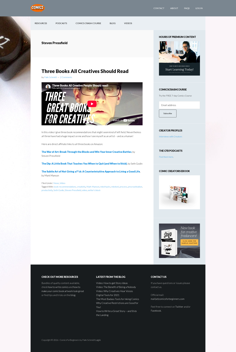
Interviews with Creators (170, 136)
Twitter (179, 306)
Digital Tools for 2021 (107, 295)
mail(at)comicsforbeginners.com (167, 298)
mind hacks (105, 186)
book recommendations (65, 186)
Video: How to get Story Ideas (112, 282)
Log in (98, 340)
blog (73, 295)
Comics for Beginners (52, 8)
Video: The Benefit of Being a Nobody (116, 286)
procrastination (135, 186)
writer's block (94, 190)
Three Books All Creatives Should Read (85, 71)
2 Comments (66, 77)
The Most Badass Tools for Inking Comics (117, 298)
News (56, 183)
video (84, 190)
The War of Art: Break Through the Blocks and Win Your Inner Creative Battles (87, 151)
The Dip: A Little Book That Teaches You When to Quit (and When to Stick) (84, 163)
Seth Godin (59, 190)
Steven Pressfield (73, 190)
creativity (81, 186)
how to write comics (58, 286)
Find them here (166, 157)
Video (62, 183)
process (123, 186)
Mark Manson (92, 186)
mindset (115, 186)
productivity (47, 190)
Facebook (156, 310)
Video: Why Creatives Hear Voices (114, 291)
